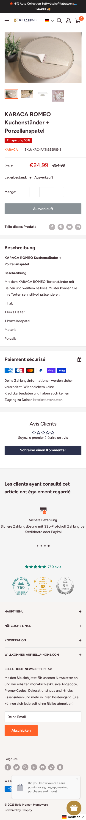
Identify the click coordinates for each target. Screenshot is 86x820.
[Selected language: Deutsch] (49, 21)
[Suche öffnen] (59, 20)
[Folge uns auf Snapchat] (60, 767)
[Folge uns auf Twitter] (16, 767)
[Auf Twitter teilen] (69, 226)
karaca (11, 150)
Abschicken (21, 730)
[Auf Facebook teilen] (52, 226)
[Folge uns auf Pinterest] (34, 767)
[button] (49, 21)
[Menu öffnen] (7, 20)
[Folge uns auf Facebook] (8, 767)
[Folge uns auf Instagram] (25, 767)
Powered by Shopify (18, 810)
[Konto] (68, 20)
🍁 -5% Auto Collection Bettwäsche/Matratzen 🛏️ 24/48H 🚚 (43, 6)
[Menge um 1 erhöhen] (59, 192)
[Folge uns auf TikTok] (51, 767)
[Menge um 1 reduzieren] (34, 192)
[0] (77, 20)
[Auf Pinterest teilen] (61, 226)
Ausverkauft (43, 209)
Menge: (10, 192)
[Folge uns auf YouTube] (42, 767)
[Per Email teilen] (78, 226)
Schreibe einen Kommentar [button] (43, 450)
